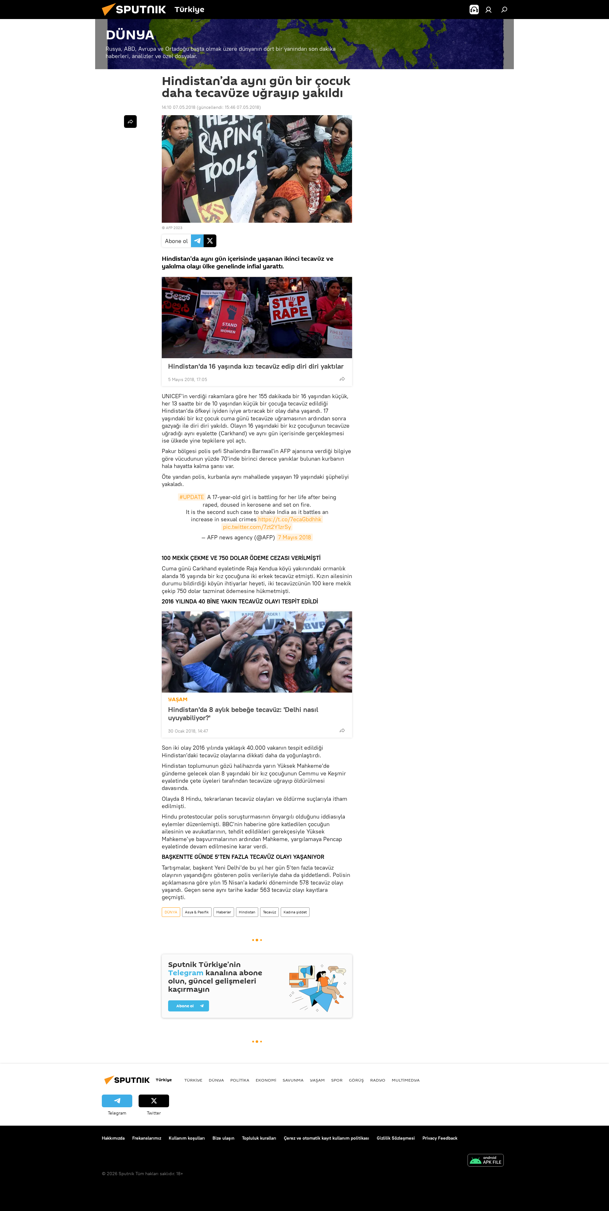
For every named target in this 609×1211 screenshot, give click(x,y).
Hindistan (247, 912)
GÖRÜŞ (356, 1080)
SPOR (337, 1080)
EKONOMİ (266, 1080)
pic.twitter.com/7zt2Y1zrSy (257, 526)
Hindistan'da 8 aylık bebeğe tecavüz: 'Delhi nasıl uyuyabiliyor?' (243, 713)
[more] (342, 378)
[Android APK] (485, 1161)
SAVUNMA (293, 1080)
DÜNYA (171, 912)
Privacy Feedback (439, 1138)
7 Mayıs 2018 (294, 537)
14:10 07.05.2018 (178, 107)
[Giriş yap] (488, 9)
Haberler (223, 912)
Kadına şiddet (295, 912)
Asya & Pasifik (197, 912)
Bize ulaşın (223, 1138)
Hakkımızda (113, 1138)
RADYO (377, 1080)
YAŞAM (177, 699)
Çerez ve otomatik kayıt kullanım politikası (326, 1138)
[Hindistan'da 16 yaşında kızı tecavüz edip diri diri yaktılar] (257, 317)
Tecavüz (269, 912)
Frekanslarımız (146, 1138)
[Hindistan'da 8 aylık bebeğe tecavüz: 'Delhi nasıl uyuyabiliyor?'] (257, 652)
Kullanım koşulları (187, 1138)
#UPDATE (192, 497)
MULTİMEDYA (406, 1080)
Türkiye (193, 1080)
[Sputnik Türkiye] (136, 17)
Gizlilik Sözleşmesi (396, 1138)
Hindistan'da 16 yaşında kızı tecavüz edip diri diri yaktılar (256, 366)
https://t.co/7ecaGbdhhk (289, 519)
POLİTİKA (239, 1080)
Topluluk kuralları (259, 1138)
